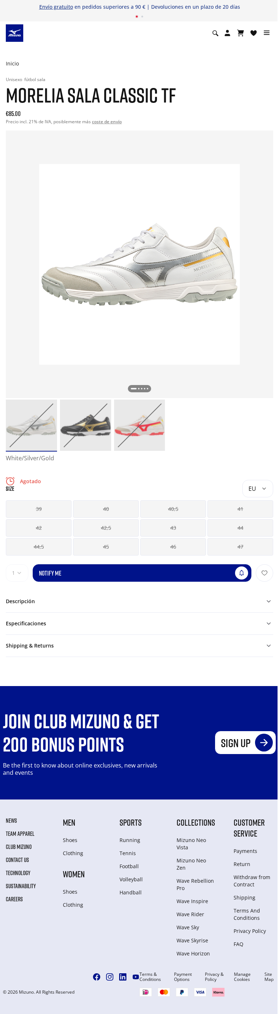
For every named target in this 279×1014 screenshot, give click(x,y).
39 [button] (39, 508)
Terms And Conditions (247, 914)
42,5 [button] (106, 527)
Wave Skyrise (192, 940)
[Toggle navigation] (266, 33)
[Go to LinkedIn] (122, 977)
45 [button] (106, 546)
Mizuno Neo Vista (191, 844)
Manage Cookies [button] (242, 977)
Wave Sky (188, 927)
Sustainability (21, 886)
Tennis (128, 853)
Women (74, 874)
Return (242, 864)
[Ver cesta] (240, 33)
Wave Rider (190, 914)
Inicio (12, 63)
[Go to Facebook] (96, 977)
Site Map (269, 977)
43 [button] (173, 527)
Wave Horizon (193, 953)
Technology (18, 873)
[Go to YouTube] (136, 977)
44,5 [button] (39, 546)
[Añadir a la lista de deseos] (264, 573)
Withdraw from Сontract (252, 881)
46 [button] (173, 546)
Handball (131, 892)
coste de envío (107, 122)
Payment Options (183, 977)
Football (129, 866)
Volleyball (131, 879)
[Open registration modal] (227, 33)
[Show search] (215, 33)
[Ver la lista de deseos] (253, 33)
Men (69, 822)
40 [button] (106, 508)
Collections (196, 822)
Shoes (70, 840)
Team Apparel (20, 833)
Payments (245, 850)
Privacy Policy (250, 930)
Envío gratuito (56, 6)
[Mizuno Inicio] (14, 33)
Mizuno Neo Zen (191, 864)
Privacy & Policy (214, 977)
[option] (31, 425)
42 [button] (39, 527)
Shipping (244, 897)
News (11, 820)
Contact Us (17, 859)
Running (130, 840)
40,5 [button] (173, 508)
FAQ (238, 944)
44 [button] (240, 527)
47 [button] (240, 546)
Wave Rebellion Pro (195, 884)
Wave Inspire (192, 901)
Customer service (249, 827)
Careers (14, 899)
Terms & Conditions (150, 977)
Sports (131, 822)
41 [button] (240, 508)
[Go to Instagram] (109, 977)
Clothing (73, 853)
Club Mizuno (19, 846)
